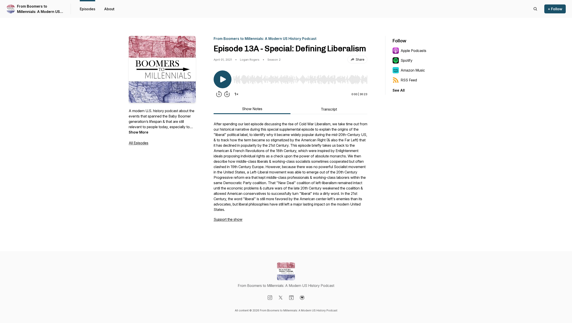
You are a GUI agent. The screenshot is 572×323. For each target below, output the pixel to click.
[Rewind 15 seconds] (219, 94)
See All (399, 90)
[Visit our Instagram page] (270, 297)
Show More (138, 132)
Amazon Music (413, 70)
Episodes (87, 9)
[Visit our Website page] (291, 297)
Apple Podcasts (413, 50)
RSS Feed (409, 80)
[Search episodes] (535, 9)
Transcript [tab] (329, 109)
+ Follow (555, 9)
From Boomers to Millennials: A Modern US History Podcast (38, 9)
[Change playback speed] (236, 94)
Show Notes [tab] (252, 109)
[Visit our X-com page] (280, 297)
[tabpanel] (290, 173)
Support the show (228, 219)
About (109, 9)
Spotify (406, 60)
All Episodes (138, 143)
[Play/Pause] (222, 79)
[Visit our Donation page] (302, 297)
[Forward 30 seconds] (227, 94)
